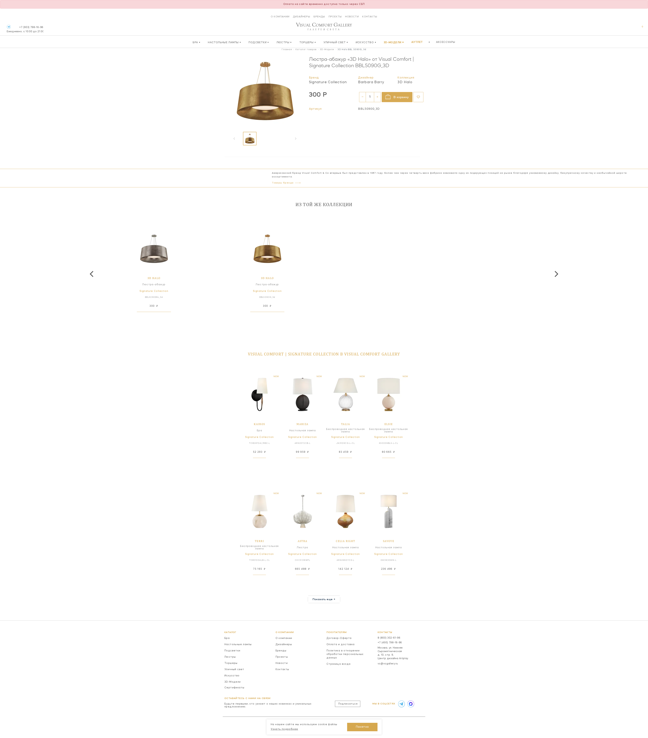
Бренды (319, 16)
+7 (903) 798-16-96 (25, 29)
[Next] (556, 274)
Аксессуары (445, 42)
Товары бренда (282, 183)
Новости (352, 16)
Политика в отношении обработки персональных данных (345, 654)
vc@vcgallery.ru (388, 664)
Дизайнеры (301, 16)
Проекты (335, 16)
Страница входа (339, 664)
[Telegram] (9, 27)
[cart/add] (158, 317)
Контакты (369, 16)
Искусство (366, 42)
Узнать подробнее (284, 729)
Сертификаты (234, 688)
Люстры (284, 42)
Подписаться (348, 704)
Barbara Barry (371, 82)
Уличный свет (335, 42)
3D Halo (404, 82)
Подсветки (259, 42)
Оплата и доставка (341, 644)
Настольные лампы (224, 42)
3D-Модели (394, 42)
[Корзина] (639, 28)
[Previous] (92, 274)
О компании (280, 16)
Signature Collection (328, 82)
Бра (196, 42)
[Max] (410, 704)
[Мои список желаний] (631, 28)
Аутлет (417, 42)
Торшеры (307, 42)
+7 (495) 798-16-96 (390, 642)
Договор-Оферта (339, 638)
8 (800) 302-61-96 (389, 638)
